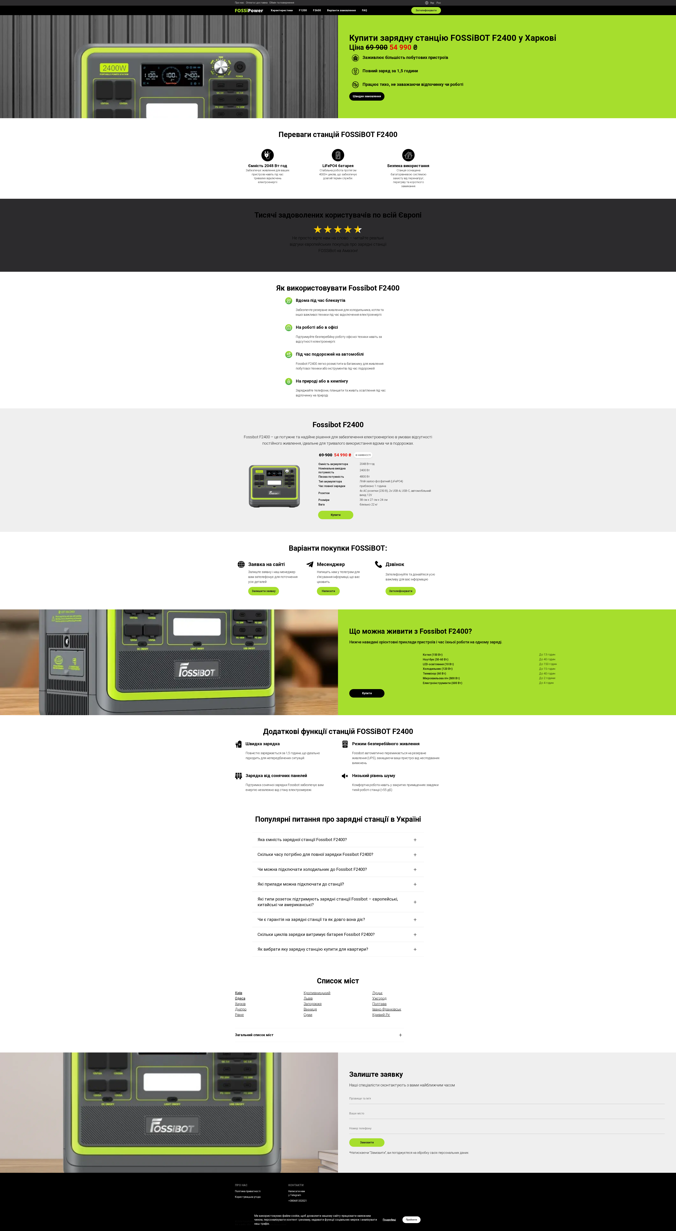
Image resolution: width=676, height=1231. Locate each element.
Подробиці (389, 1219)
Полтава (379, 1004)
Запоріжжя (313, 1004)
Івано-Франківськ (386, 1009)
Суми (308, 1015)
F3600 (317, 10)
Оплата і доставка (257, 2)
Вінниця (310, 1009)
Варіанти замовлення (341, 10)
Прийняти (411, 1219)
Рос (439, 2)
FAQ (364, 10)
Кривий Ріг (381, 1015)
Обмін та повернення (281, 2)
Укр (432, 2)
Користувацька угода (248, 1196)
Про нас (239, 2)
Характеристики (282, 10)
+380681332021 (297, 1200)
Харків (240, 1004)
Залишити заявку (264, 591)
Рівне (239, 1015)
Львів (308, 998)
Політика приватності (248, 1191)
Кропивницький (317, 993)
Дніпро (240, 1009)
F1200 (303, 10)
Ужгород (379, 998)
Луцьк (377, 993)
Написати (328, 591)
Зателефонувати (400, 591)
